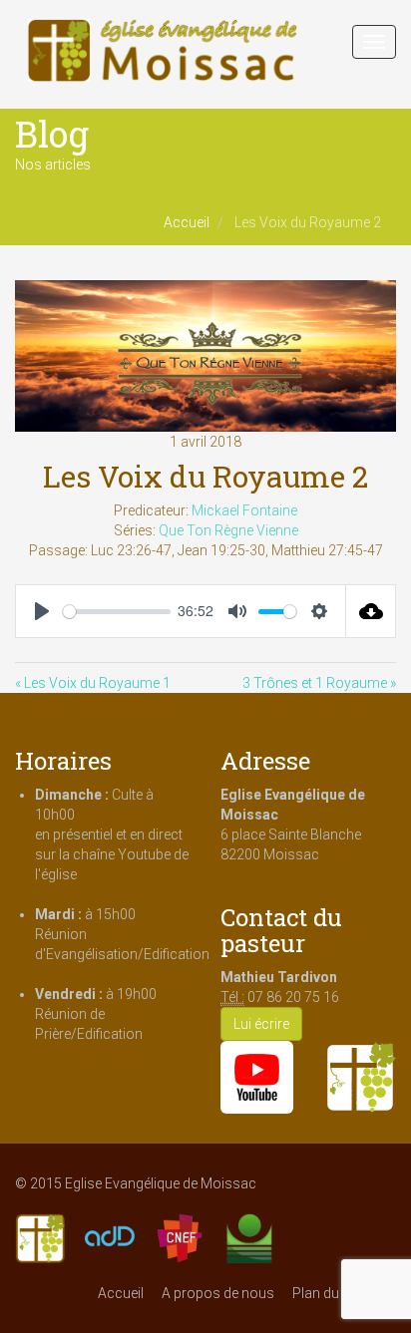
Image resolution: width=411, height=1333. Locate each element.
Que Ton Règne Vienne (228, 530)
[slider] (117, 611)
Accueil (186, 222)
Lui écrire (261, 1024)
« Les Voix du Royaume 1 (93, 683)
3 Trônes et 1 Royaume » (319, 683)
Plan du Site (328, 1293)
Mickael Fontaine (244, 510)
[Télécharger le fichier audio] (371, 611)
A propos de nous (218, 1293)
